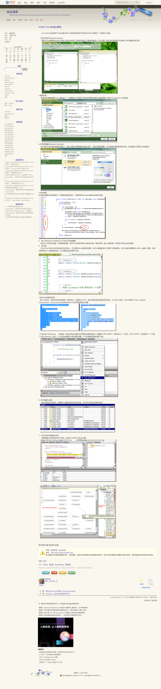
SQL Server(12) (10, 114)
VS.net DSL (10, 78)
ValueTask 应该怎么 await (47, 660)
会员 (19, 2)
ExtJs (7, 86)
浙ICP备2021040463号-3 (93, 675)
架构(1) (7, 116)
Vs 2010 (45, 564)
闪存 (45, 2)
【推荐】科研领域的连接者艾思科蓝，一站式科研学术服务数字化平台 (60, 615)
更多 (6, 97)
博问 (38, 2)
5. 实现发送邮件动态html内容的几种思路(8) (18, 217)
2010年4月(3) (9, 130)
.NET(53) (7, 112)
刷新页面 (147, 600)
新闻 (32, 2)
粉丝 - (48, 581)
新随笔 (20, 20)
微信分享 (71, 573)
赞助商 (52, 2)
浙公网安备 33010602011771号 (73, 675)
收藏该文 (62, 573)
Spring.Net (9, 84)
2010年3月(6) (9, 133)
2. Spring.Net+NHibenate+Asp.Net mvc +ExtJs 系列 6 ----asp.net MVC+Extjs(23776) (19, 167)
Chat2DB (61, 2)
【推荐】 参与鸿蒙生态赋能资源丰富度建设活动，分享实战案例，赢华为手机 (62, 610)
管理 (31, 20)
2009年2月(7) (9, 147)
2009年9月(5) (9, 139)
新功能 (51, 564)
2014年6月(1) (9, 124)
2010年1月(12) (9, 137)
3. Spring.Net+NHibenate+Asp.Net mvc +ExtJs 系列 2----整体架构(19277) (19, 172)
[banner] (9, 2)
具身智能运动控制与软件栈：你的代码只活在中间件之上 (56, 652)
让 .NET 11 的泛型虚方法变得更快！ (50, 654)
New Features (59, 564)
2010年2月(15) (9, 135)
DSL (7, 76)
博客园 (8, 20)
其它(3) (7, 118)
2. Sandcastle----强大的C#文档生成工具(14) (18, 209)
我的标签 (19, 74)
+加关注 (41, 585)
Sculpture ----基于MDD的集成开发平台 (58, 594)
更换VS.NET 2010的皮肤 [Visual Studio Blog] (60, 591)
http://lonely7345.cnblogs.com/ (62, 552)
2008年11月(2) (9, 150)
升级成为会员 (146, 587)
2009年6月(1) (9, 143)
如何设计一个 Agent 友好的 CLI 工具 (50, 662)
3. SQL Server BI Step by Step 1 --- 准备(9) (18, 211)
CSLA (7, 89)
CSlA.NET (9, 91)
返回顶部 (154, 600)
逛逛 (70, 604)
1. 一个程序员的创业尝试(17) (14, 206)
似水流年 (12, 12)
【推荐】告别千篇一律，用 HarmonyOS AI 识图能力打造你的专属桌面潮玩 (61, 613)
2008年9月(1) (9, 154)
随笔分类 (19, 109)
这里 (126, 243)
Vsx (7, 95)
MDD (7, 80)
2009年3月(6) (9, 145)
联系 (26, 20)
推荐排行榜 (19, 204)
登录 (63, 604)
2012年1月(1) (9, 128)
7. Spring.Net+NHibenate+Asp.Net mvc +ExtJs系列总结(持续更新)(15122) (19, 186)
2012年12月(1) (9, 126)
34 (10, 40)
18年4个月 (12, 35)
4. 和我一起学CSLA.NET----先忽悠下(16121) (19, 175)
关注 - (55, 581)
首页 (14, 20)
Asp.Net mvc (9, 93)
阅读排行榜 (19, 160)
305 (10, 37)
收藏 (151, 597)
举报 (155, 597)
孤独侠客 (54, 550)
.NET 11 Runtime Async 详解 (48, 657)
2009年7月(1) (9, 141)
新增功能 (68, 564)
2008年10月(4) (9, 152)
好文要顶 (46, 573)
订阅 (36, 20)
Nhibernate (9, 82)
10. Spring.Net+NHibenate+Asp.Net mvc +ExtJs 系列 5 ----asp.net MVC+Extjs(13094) (19, 199)
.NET (45, 561)
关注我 (54, 573)
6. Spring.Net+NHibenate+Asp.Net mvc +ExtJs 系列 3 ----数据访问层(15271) (19, 182)
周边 (25, 2)
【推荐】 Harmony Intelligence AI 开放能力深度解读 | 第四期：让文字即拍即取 (63, 608)
